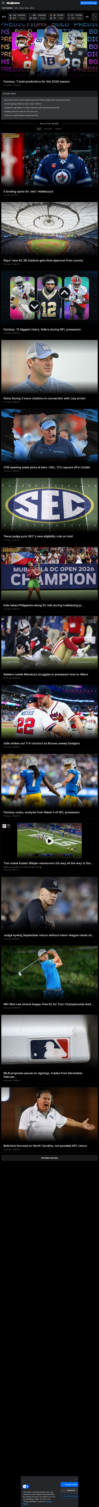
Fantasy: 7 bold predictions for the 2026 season (37, 81)
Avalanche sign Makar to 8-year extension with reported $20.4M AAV (32, 108)
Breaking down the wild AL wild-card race (21, 111)
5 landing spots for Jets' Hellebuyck (28, 191)
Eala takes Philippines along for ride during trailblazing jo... (44, 605)
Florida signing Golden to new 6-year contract (23, 104)
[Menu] (3, 3)
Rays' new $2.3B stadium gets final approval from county (43, 260)
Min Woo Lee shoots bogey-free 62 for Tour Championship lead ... (49, 1004)
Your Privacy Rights (71, 1496)
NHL (27, 8)
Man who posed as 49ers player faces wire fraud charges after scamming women (37, 100)
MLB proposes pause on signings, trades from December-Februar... (44, 1075)
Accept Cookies (71, 1484)
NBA (22, 8)
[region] (49, 1491)
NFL (17, 8)
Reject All (71, 1490)
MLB (32, 8)
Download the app (88, 3)
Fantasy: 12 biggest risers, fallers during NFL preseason (42, 329)
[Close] (75, 1479)
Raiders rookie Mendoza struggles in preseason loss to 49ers (46, 674)
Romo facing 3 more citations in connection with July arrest (44, 398)
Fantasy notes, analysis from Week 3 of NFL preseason (42, 812)
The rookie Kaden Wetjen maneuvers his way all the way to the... (48, 863)
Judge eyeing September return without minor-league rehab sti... (49, 935)
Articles (48, 129)
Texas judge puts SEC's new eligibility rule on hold (38, 536)
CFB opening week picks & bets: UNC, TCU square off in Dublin (47, 467)
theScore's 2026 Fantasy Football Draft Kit (21, 115)
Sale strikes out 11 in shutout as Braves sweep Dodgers (42, 743)
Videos (58, 129)
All (39, 129)
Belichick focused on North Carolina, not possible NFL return (45, 1145)
